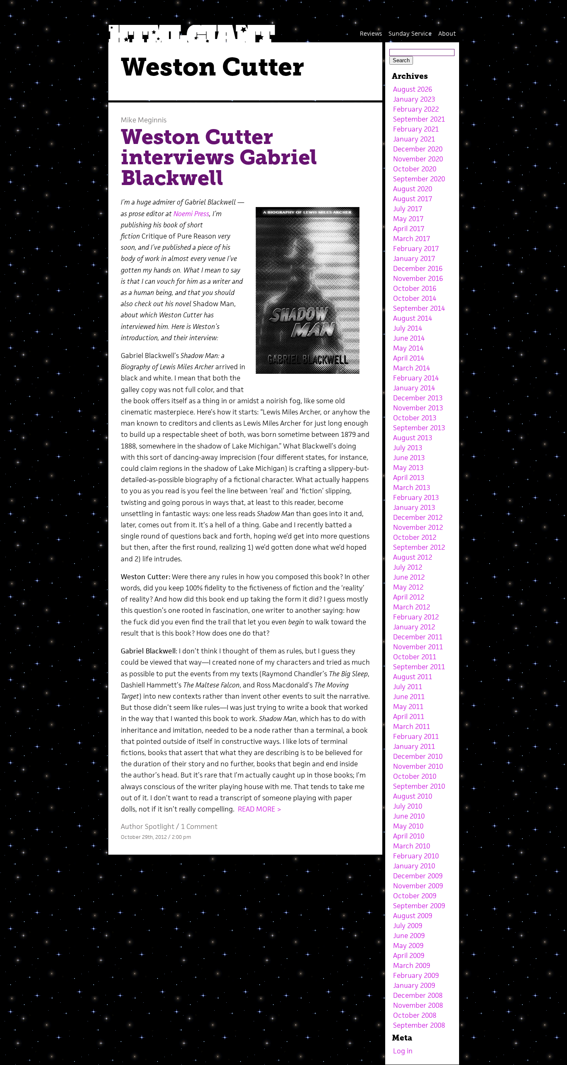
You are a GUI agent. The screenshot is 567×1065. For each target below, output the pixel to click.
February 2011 (416, 736)
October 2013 (414, 417)
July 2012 (407, 567)
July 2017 (407, 208)
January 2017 (414, 258)
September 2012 (419, 547)
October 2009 (414, 895)
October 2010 (414, 776)
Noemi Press (191, 213)
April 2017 (408, 228)
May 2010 (408, 826)
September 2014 (419, 308)
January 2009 (414, 985)
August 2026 (412, 89)
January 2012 (414, 626)
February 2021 (416, 129)
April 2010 (408, 836)
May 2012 (408, 587)
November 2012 (418, 527)
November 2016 (418, 278)
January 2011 (414, 746)
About (447, 33)
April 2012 (408, 597)
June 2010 (409, 816)
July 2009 (407, 925)
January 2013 (414, 507)
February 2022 (416, 109)
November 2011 (418, 646)
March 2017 (411, 238)
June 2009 (409, 935)
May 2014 (408, 348)
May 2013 (408, 467)
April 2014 (408, 358)
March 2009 (411, 965)
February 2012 (416, 616)
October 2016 (414, 288)
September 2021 (419, 119)
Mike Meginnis (143, 119)
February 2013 (416, 497)
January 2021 (414, 139)
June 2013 (409, 457)
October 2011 (414, 656)
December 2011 (417, 636)
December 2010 (417, 756)
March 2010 (411, 846)
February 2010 (416, 855)
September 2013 (419, 427)
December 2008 (417, 995)
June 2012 (409, 577)
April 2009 (408, 955)
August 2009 (412, 915)
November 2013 (418, 407)
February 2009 (416, 975)
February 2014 (416, 378)
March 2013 (411, 487)
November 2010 (418, 766)
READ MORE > (259, 809)
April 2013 (408, 477)
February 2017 (416, 248)
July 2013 (407, 447)
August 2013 (412, 437)
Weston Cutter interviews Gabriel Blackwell (219, 157)
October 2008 (414, 1015)
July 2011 (407, 686)
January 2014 (414, 387)
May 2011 (408, 706)
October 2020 (414, 168)
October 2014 (414, 298)
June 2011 (409, 696)
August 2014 (412, 318)
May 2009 (408, 945)
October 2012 (414, 537)
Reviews (371, 33)
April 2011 (408, 716)
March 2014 (411, 368)
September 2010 (419, 786)
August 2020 (412, 188)
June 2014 (409, 338)
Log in (403, 1050)
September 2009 (419, 905)
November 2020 (418, 158)
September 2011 (419, 666)
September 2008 (419, 1025)
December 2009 (417, 875)
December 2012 (417, 517)
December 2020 (417, 149)
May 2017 (408, 218)
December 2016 (417, 268)
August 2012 (412, 557)
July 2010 (407, 806)
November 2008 (418, 1005)
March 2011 (411, 726)
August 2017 (412, 198)
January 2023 (414, 99)
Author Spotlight (147, 826)
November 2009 (418, 885)
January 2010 (414, 865)
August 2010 (412, 796)
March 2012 (411, 607)
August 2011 (412, 676)
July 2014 (407, 328)
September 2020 (419, 178)
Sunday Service (410, 33)
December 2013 (417, 397)
